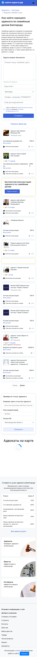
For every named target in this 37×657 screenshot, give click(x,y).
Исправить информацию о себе (13, 609)
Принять (24, 654)
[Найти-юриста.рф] (12, 2)
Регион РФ (7, 419)
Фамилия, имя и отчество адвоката (17, 401)
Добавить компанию (9, 613)
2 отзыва (11, 250)
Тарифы (4, 635)
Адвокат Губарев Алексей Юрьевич (20, 268)
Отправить (18, 116)
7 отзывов (11, 161)
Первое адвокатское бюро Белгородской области (20, 244)
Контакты (4, 624)
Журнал (4, 642)
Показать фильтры (18, 124)
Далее (22, 385)
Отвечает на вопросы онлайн (14, 173)
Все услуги (7, 143)
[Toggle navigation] (33, 3)
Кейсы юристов (6, 631)
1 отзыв (10, 275)
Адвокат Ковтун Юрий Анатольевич (18, 155)
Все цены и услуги (18, 531)
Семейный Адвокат (17, 220)
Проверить (18, 429)
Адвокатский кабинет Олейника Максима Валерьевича (18, 202)
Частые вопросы (7, 638)
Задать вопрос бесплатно (14, 58)
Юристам (4, 627)
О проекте (5, 620)
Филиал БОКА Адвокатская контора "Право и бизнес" (20, 286)
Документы (5, 646)
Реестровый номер (10, 410)
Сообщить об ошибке (8, 616)
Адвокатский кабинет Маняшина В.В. (18, 132)
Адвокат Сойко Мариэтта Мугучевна (19, 336)
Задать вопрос (12, 191)
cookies (17, 651)
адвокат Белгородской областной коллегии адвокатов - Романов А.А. (19, 362)
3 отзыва (11, 207)
